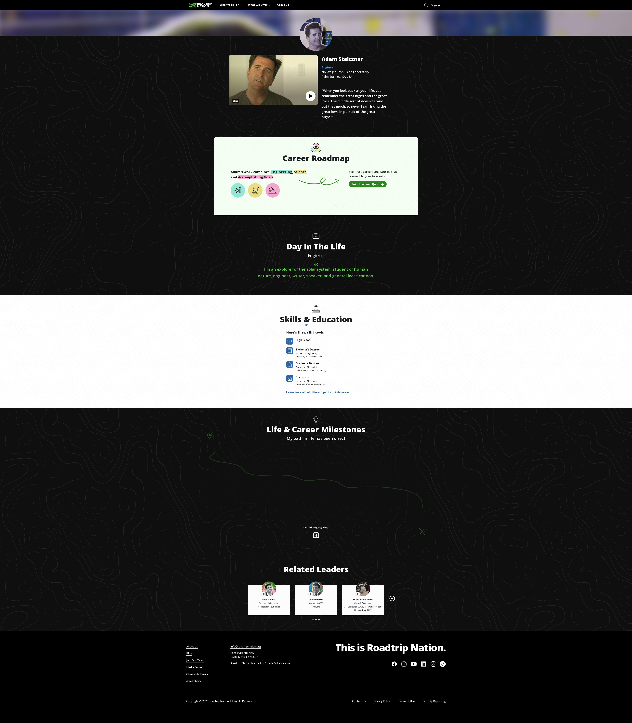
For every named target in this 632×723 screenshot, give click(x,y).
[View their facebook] (316, 535)
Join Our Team (195, 660)
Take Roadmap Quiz (364, 184)
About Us (192, 646)
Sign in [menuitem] (435, 5)
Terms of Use (406, 701)
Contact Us (359, 701)
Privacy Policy (382, 701)
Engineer (328, 67)
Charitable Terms (197, 674)
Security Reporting (434, 701)
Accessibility (193, 681)
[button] (311, 96)
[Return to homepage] (200, 5)
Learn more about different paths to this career (317, 392)
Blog (189, 653)
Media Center (194, 667)
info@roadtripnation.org (245, 646)
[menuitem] (426, 5)
